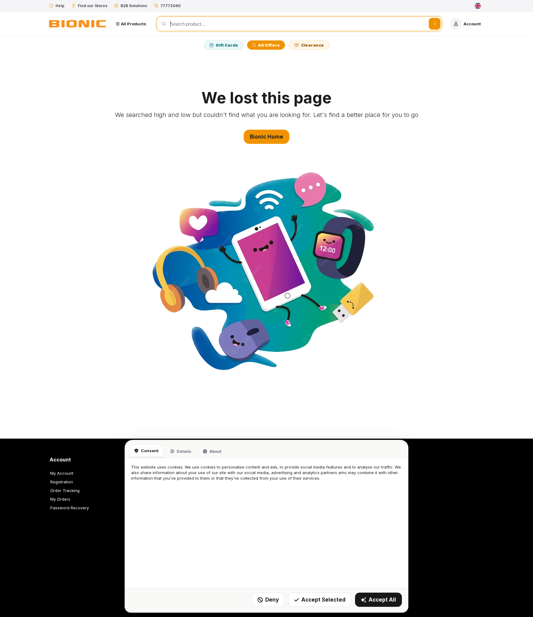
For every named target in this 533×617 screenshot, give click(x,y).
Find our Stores (92, 5)
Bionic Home (266, 137)
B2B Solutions (134, 5)
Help (60, 5)
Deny (272, 600)
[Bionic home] (77, 23)
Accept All (382, 600)
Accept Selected (323, 600)
